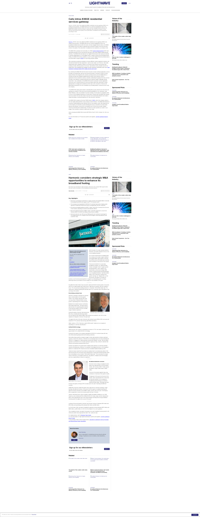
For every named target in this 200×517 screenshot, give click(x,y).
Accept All (195, 514)
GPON (82, 58)
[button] (69, 3)
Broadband (72, 262)
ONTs (94, 100)
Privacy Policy (34, 514)
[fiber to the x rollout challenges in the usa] (121, 49)
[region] (100, 515)
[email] (92, 38)
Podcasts (108, 10)
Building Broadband (116, 10)
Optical (71, 257)
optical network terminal (98, 50)
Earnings (102, 10)
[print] (109, 38)
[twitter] (89, 38)
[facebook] (85, 38)
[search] (71, 3)
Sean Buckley (71, 190)
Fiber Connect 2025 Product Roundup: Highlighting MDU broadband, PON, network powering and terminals (78, 274)
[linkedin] (87, 38)
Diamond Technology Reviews (86, 10)
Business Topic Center (86, 408)
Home (113, 34)
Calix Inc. (71, 41)
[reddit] (91, 38)
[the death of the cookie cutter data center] (121, 28)
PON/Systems (71, 15)
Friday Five (96, 10)
